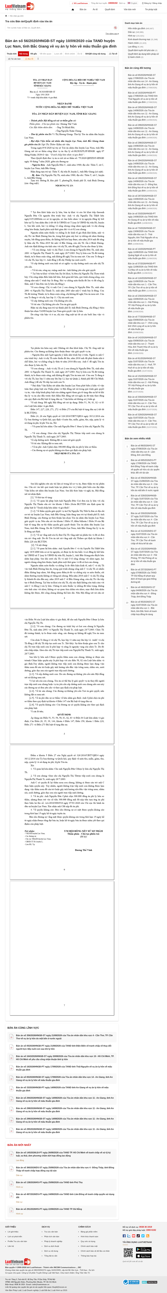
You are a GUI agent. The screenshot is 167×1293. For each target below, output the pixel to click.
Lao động (20, 1160)
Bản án (83, 9)
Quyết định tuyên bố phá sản (141, 50)
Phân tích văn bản (51, 1236)
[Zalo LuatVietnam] (128, 1236)
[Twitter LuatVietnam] (143, 1236)
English (134, 3)
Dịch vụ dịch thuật (51, 1246)
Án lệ (95, 9)
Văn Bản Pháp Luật (13, 1290)
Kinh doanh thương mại (139, 39)
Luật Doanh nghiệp (31, 1290)
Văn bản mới (130, 9)
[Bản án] (19, 6)
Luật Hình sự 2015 (59, 1290)
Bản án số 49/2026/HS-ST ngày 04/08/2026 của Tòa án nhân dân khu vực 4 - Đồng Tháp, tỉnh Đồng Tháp (144, 592)
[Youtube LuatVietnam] (133, 1236)
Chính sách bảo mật (89, 1246)
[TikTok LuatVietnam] (138, 1236)
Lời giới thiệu (13, 1232)
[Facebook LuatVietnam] (124, 1236)
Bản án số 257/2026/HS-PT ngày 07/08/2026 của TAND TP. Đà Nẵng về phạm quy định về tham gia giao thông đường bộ (144, 575)
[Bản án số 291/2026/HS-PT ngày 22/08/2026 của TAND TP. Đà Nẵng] (11, 1211)
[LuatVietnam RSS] (147, 1236)
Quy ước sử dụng (88, 1241)
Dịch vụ (122, 3)
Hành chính (133, 43)
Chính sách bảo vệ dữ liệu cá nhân (95, 1251)
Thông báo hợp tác (89, 1256)
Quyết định (110, 9)
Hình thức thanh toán (89, 1236)
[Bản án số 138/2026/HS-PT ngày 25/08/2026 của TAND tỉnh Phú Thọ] (11, 1184)
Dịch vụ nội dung (51, 1251)
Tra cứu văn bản (51, 1232)
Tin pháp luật (151, 9)
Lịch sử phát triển (15, 1236)
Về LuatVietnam (81, 3)
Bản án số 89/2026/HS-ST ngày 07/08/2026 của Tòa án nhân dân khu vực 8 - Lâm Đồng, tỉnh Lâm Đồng (144, 450)
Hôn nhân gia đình (136, 28)
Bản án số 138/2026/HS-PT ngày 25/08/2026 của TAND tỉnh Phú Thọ (49, 1182)
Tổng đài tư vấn (50, 1256)
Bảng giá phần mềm (89, 1232)
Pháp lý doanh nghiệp (53, 1241)
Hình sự (19, 1187)
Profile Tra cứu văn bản (17, 1241)
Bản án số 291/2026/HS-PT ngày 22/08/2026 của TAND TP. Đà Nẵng (49, 1209)
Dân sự (19, 1175)
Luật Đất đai (45, 1290)
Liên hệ (11, 1246)
